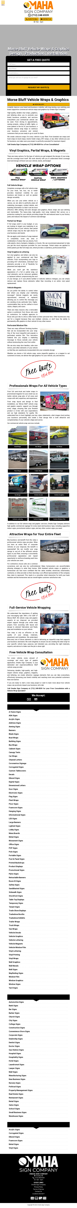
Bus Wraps (13, 745)
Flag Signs (13, 796)
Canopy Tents (14, 752)
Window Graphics (16, 980)
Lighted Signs (14, 826)
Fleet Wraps (14, 800)
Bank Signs (13, 1006)
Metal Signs (14, 837)
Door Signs (13, 789)
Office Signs (14, 844)
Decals (11, 774)
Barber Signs (14, 1013)
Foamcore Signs (15, 808)
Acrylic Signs (14, 719)
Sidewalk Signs (15, 892)
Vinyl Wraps (13, 958)
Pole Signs (13, 852)
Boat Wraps (13, 738)
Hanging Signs (15, 811)
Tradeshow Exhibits (17, 918)
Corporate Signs (15, 1035)
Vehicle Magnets (16, 944)
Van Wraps (13, 929)
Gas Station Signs (16, 1050)
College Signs (14, 1024)
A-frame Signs (15, 712)
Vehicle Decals (15, 933)
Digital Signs (14, 782)
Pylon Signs (14, 874)
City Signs (13, 1020)
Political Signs (15, 1087)
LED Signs (13, 819)
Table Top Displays (16, 900)
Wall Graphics (14, 962)
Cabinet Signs (14, 749)
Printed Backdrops (16, 863)
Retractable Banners (17, 877)
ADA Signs (13, 715)
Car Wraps (13, 756)
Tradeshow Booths (16, 914)
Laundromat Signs (16, 1064)
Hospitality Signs (16, 1057)
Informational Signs (17, 815)
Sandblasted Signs (16, 888)
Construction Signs (17, 1028)
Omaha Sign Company (38, 1184)
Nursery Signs (14, 1083)
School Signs (14, 1109)
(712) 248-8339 (40, 15)
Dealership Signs (16, 1039)
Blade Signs (14, 734)
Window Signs (14, 984)
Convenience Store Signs (19, 1031)
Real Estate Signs (16, 1094)
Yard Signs (13, 988)
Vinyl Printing (14, 955)
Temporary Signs (16, 903)
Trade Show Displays (17, 910)
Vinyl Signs (13, 1148)
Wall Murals (13, 966)
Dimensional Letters (17, 785)
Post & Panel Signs (16, 859)
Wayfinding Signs (16, 973)
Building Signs (15, 741)
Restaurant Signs (16, 1098)
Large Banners (15, 822)
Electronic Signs (15, 793)
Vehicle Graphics (16, 936)
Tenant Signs (14, 907)
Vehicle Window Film (17, 947)
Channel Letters (15, 760)
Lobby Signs (14, 830)
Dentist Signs (14, 1042)
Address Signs (15, 723)
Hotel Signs (14, 1061)
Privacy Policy (38, 1187)
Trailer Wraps (14, 922)
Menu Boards (14, 833)
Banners (12, 730)
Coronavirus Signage (17, 763)
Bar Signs (13, 1009)
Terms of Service (38, 1189)
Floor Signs (13, 804)
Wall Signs (13, 969)
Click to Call (32, 19)
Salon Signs (14, 1105)
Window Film (14, 977)
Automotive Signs (16, 1002)
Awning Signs (14, 727)
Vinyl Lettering (15, 951)
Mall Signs (13, 1072)
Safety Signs (14, 885)
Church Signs (14, 1017)
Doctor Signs (14, 1046)
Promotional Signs (16, 870)
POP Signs (13, 848)
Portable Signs (15, 855)
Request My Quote (37, 87)
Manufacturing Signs (17, 1075)
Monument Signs (16, 841)
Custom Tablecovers (17, 771)
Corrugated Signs (16, 767)
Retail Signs (14, 1101)
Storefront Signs (16, 896)
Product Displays (16, 866)
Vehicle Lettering (16, 940)
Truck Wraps (14, 925)
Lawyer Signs (14, 1068)
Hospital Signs (15, 1053)
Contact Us (46, 19)
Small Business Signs (17, 1112)
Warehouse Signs (16, 1116)
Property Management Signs (21, 1090)
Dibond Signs (14, 778)
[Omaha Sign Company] (38, 1164)
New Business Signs (17, 1079)
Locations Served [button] (38, 1194)
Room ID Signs (15, 881)
